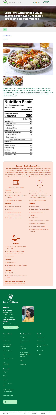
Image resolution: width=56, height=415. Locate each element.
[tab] (46, 2)
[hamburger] (51, 2)
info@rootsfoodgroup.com (11, 323)
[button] (37, 3)
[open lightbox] (28, 59)
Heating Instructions (7, 35)
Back (5, 29)
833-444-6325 (9, 314)
